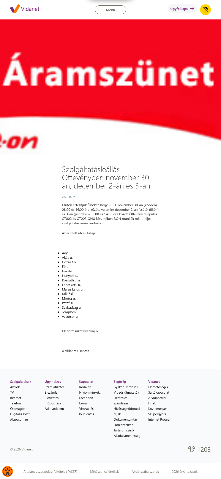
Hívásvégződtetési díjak (127, 411)
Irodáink (85, 387)
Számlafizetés (54, 387)
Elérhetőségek (158, 387)
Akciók (15, 387)
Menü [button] (110, 9)
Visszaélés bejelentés (86, 411)
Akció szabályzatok (145, 471)
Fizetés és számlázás (121, 400)
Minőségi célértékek (104, 471)
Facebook (86, 398)
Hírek (152, 403)
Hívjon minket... (90, 392)
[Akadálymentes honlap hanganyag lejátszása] (205, 9)
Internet (15, 398)
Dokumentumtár (125, 419)
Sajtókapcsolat (158, 392)
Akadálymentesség (127, 435)
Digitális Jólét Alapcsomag (20, 417)
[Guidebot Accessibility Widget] (7, 471)
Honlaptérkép (123, 425)
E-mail (83, 403)
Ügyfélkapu (179, 8)
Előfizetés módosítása (53, 400)
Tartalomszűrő (124, 430)
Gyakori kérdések (126, 387)
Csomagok (17, 408)
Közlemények (157, 408)
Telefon (15, 403)
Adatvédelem (54, 408)
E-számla (51, 392)
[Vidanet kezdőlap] (24, 9)
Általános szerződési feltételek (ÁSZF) (50, 471)
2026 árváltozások (184, 471)
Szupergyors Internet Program (160, 417)
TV (12, 392)
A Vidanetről (157, 398)
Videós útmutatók (126, 392)
